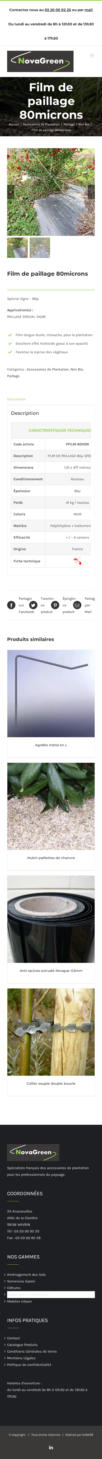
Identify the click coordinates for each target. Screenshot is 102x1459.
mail (88, 10)
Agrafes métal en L (51, 745)
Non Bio (76, 369)
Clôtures (14, 1288)
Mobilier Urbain (19, 1301)
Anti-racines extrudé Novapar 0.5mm (51, 971)
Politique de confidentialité (29, 1364)
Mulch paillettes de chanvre (51, 858)
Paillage (13, 376)
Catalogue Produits (22, 1344)
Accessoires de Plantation (48, 369)
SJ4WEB (87, 1434)
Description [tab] (16, 399)
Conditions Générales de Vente (32, 1351)
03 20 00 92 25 (58, 10)
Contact (13, 1338)
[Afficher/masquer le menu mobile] (92, 55)
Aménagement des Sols (26, 1274)
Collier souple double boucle (51, 1083)
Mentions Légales (21, 1358)
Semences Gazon (21, 1281)
